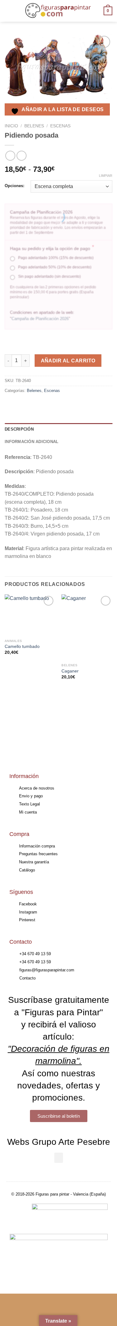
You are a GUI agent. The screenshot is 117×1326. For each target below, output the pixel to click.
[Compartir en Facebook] (22, 404)
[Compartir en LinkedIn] (66, 404)
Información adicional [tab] (31, 441)
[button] (58, 1158)
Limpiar (105, 175)
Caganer (70, 671)
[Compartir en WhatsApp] (10, 404)
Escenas (60, 126)
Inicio (11, 126)
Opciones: (14, 186)
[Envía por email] (44, 404)
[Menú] (8, 10)
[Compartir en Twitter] (33, 404)
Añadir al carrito (68, 360)
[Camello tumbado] (30, 615)
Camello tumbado (22, 646)
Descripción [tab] (19, 429)
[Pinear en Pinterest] (55, 404)
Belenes (34, 126)
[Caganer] (86, 627)
